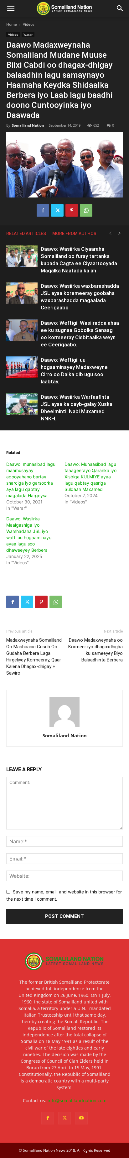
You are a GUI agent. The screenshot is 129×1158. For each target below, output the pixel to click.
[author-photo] (64, 726)
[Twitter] (57, 210)
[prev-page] (110, 233)
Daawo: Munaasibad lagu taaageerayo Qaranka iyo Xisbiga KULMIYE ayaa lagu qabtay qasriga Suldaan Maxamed (90, 476)
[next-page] (119, 233)
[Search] (120, 8)
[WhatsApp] (86, 210)
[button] (11, 8)
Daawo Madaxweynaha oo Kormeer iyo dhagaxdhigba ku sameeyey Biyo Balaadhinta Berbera (95, 650)
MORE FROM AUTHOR (74, 233)
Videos (28, 24)
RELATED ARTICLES (26, 233)
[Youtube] (81, 1118)
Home (11, 24)
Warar (28, 34)
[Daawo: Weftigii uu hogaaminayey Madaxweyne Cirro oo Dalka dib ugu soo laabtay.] (22, 367)
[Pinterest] (71, 210)
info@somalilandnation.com (77, 1100)
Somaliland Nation (28, 125)
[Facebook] (43, 210)
